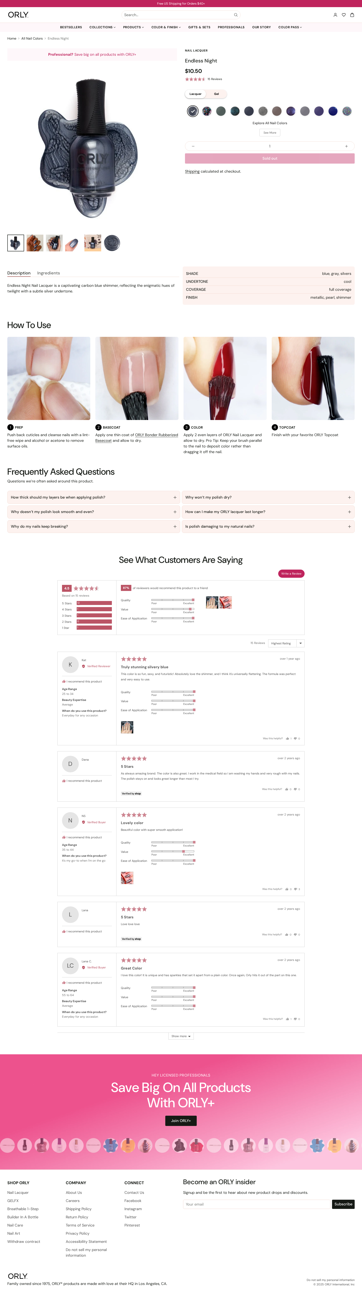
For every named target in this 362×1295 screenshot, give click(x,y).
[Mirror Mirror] (305, 111)
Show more (179, 1036)
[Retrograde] (235, 111)
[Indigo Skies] (319, 111)
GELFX (13, 1200)
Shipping (192, 171)
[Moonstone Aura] (207, 111)
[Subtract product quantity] (193, 146)
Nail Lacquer (18, 1192)
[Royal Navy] (333, 111)
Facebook (132, 1200)
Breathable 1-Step (23, 1208)
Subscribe (343, 1204)
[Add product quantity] (346, 146)
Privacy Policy (77, 1233)
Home (11, 38)
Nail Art (13, 1233)
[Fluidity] (263, 111)
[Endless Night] (193, 111)
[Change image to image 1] (15, 243)
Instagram (133, 1208)
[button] (352, 15)
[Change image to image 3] (54, 243)
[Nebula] (291, 111)
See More (270, 132)
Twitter (130, 1217)
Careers (73, 1200)
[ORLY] (18, 15)
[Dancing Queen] (347, 111)
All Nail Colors (32, 38)
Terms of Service (80, 1225)
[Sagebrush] (221, 111)
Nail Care (15, 1225)
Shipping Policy (79, 1208)
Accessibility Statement (86, 1241)
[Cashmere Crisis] (277, 111)
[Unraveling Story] (249, 111)
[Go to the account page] (335, 15)
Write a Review (291, 573)
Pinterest (132, 1225)
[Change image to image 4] (73, 243)
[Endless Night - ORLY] (92, 145)
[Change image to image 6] (112, 243)
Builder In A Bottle (22, 1217)
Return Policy (77, 1217)
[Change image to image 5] (92, 243)
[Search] (235, 14)
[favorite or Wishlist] (344, 15)
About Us (74, 1192)
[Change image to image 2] (35, 243)
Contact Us (134, 1192)
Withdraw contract (23, 1241)
